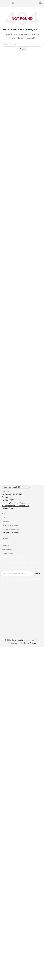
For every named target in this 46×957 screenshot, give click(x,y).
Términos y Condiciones (10, 529)
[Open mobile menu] (3, 3)
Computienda (17, 925)
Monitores (5, 546)
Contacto (5, 522)
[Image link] (16, 487)
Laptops (5, 538)
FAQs (3, 518)
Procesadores (7, 550)
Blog (3, 514)
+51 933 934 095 (9, 500)
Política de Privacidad (10, 525)
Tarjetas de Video (8, 554)
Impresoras (6, 542)
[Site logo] (22, 3)
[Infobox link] (41, 3)
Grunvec (32, 928)
